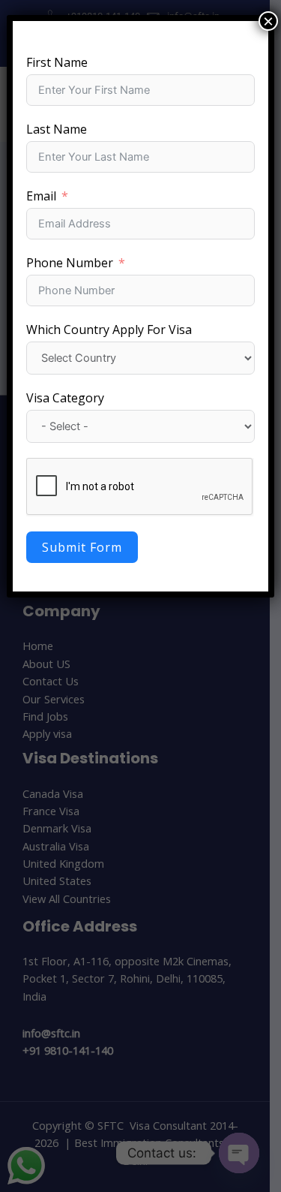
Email (41, 196)
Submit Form (82, 547)
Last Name (56, 129)
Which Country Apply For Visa (109, 329)
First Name (57, 62)
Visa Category (65, 398)
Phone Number (69, 262)
